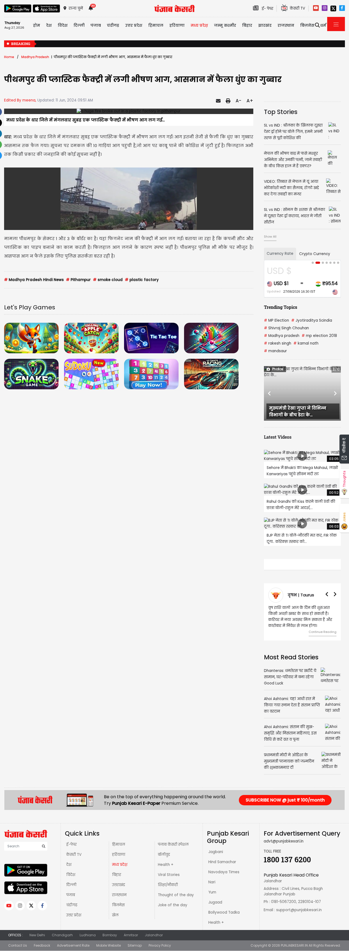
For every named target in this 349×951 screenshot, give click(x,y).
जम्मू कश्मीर (225, 25)
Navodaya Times (223, 872)
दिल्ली (79, 25)
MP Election (276, 320)
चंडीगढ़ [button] (113, 25)
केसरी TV (74, 854)
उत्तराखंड (118, 884)
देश (68, 864)
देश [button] (49, 25)
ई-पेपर (71, 844)
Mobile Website (108, 945)
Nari (211, 882)
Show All (270, 236)
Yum (212, 892)
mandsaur (275, 351)
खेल (115, 915)
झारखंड (265, 25)
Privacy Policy (160, 945)
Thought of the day (176, 895)
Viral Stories (169, 874)
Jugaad (215, 902)
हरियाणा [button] (177, 25)
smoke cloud (108, 279)
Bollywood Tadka (224, 912)
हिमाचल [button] (155, 25)
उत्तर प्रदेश (133, 25)
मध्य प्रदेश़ (199, 25)
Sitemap (135, 945)
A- (238, 100)
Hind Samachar (222, 862)
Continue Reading (322, 632)
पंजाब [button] (96, 25)
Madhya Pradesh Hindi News (34, 279)
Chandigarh (62, 935)
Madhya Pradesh (35, 57)
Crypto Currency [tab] (314, 253)
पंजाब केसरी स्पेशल (173, 844)
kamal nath (305, 343)
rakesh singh (277, 343)
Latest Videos (277, 437)
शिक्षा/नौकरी (168, 884)
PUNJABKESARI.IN (294, 945)
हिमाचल (118, 844)
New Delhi (37, 935)
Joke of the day (172, 905)
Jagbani (215, 851)
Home (9, 57)
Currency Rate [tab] (280, 253)
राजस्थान (119, 895)
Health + (165, 864)
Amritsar (131, 935)
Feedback (42, 945)
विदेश (70, 874)
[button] (269, 393)
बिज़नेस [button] (307, 25)
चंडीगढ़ (71, 905)
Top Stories (280, 111)
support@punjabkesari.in (299, 910)
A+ (249, 100)
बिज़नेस (118, 905)
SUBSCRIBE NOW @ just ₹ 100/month (285, 800)
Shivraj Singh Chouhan (286, 328)
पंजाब (70, 895)
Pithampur (78, 279)
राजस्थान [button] (286, 25)
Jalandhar (154, 935)
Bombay (110, 935)
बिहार (247, 25)
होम (36, 25)
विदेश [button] (63, 25)
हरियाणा (118, 854)
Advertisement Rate (73, 945)
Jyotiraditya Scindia (311, 320)
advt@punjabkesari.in (283, 841)
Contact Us (17, 945)
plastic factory (142, 279)
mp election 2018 (319, 335)
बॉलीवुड (164, 854)
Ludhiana (88, 935)
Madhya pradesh (281, 335)
